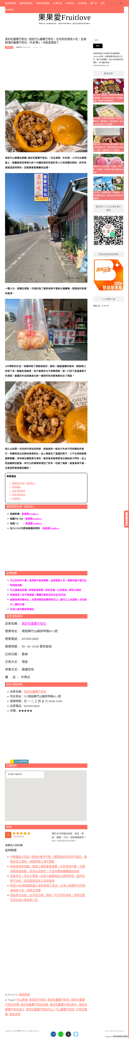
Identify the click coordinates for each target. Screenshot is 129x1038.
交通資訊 (16, 498)
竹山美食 (22, 999)
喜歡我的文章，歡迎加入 (23, 483)
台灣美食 (70, 3)
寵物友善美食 (26, 3)
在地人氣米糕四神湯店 (22, 609)
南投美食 (9, 47)
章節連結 (11, 476)
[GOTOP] (75, 1034)
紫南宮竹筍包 (37, 999)
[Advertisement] (46, 71)
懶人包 (94, 3)
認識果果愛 (10, 3)
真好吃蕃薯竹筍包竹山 (40, 1009)
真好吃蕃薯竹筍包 (34, 623)
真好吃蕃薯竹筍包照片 (63, 1004)
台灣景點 (82, 3)
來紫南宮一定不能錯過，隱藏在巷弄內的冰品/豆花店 (38, 594)
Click (126, 519)
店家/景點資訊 (18, 491)
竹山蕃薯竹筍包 (65, 1009)
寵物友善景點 (42, 3)
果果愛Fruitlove (64, 17)
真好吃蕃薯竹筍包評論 (34, 1004)
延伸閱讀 (16, 487)
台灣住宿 (57, 3)
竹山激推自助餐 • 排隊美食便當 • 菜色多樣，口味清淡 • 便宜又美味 (45, 590)
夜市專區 (9, 10)
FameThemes (120, 1031)
